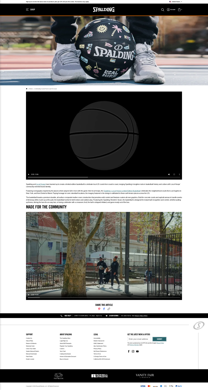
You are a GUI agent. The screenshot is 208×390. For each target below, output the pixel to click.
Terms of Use (97, 354)
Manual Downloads (31, 354)
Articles (31, 89)
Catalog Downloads (65, 354)
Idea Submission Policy (100, 346)
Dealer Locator (30, 359)
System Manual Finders (32, 351)
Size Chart (63, 351)
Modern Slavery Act (99, 341)
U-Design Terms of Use (100, 356)
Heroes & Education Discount (68, 356)
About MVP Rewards (65, 343)
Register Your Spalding (66, 346)
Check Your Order (31, 348)
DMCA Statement (98, 343)
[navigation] (171, 9)
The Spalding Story (65, 338)
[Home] (26, 89)
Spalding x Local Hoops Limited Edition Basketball (122, 191)
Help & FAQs (29, 341)
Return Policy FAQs (141, 316)
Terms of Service (134, 345)
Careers (62, 348)
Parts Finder (29, 356)
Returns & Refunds (31, 343)
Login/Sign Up (64, 341)
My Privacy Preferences (100, 351)
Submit (159, 339)
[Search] (162, 9)
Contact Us (29, 338)
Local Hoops (41, 184)
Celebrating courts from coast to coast (45, 89)
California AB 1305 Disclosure (102, 359)
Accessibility (97, 338)
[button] (180, 9)
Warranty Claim (30, 346)
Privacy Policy (97, 348)
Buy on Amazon (64, 359)
